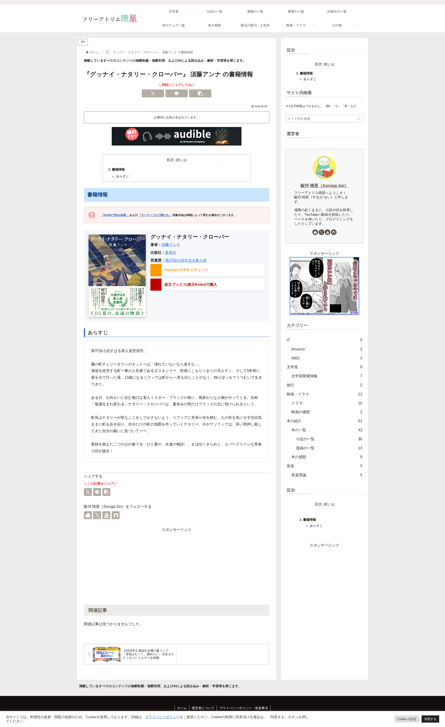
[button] (200, 93)
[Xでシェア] (153, 93)
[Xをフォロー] (97, 515)
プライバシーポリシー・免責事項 (243, 708)
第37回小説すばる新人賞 (186, 260)
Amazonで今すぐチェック (186, 270)
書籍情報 (118, 169)
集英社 (170, 252)
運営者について (203, 708)
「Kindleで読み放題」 (115, 215)
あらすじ (122, 176)
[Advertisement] (176, 565)
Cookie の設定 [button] (406, 719)
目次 (170, 160)
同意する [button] (430, 719)
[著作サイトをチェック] (88, 515)
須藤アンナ (171, 245)
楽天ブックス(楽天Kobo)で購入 (190, 284)
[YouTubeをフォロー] (106, 515)
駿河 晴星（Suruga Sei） (325, 185)
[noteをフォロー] (116, 515)
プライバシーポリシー (162, 717)
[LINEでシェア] (176, 93)
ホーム (182, 708)
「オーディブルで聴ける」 (155, 215)
